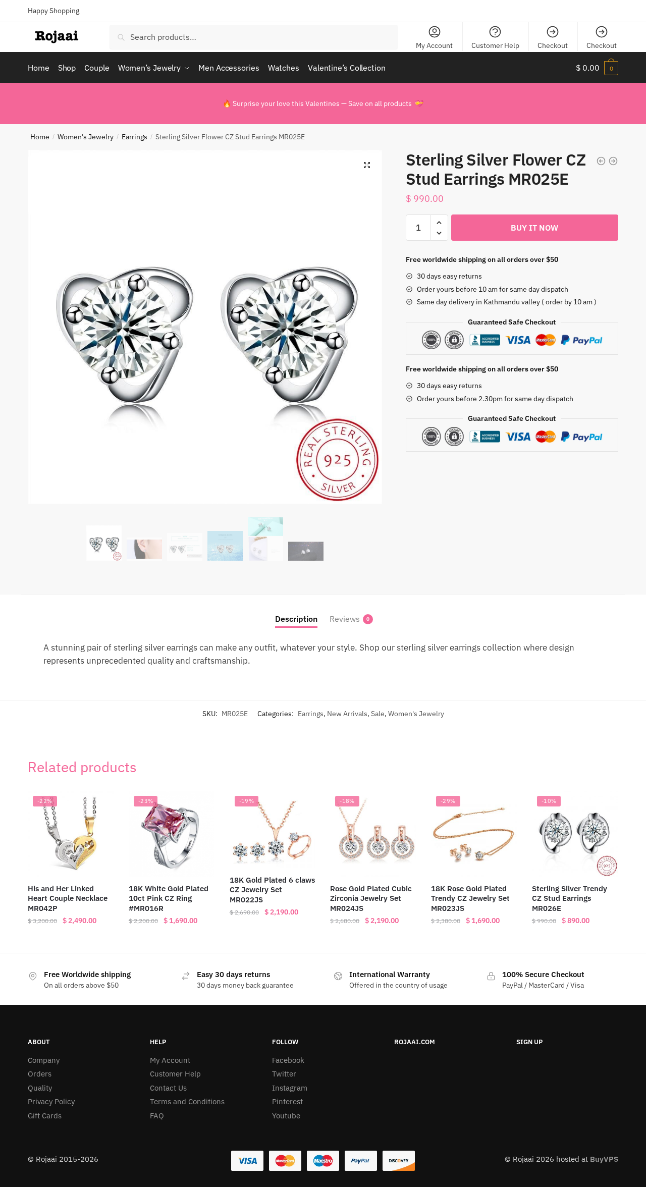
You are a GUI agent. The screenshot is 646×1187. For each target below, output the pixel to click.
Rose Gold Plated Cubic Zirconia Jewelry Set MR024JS (371, 898)
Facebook (288, 1060)
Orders (39, 1073)
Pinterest (287, 1101)
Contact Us (168, 1088)
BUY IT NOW (534, 228)
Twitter (284, 1073)
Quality (40, 1088)
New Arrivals (347, 713)
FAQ (157, 1115)
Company (44, 1060)
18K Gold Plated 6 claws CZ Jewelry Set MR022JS (272, 889)
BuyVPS (604, 1159)
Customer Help (495, 45)
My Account (434, 45)
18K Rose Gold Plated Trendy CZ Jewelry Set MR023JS (470, 898)
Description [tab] (296, 619)
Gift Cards (45, 1115)
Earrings (134, 136)
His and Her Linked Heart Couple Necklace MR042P (67, 898)
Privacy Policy (51, 1101)
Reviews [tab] (345, 619)
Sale (378, 713)
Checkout (552, 45)
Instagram (289, 1088)
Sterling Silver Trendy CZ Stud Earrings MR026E (569, 898)
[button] (367, 165)
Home (39, 136)
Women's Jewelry (86, 136)
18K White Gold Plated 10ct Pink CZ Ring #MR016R (168, 898)
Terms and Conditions (187, 1101)
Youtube (286, 1115)
